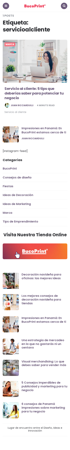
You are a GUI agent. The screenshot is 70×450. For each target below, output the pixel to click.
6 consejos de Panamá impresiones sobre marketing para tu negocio (43, 407)
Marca (10, 44)
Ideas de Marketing (17, 204)
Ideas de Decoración (18, 195)
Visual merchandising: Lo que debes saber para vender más (44, 363)
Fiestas (8, 186)
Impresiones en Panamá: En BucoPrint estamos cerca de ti (44, 130)
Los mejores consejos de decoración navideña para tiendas (41, 299)
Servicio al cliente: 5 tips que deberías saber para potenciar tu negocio (34, 93)
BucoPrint (10, 168)
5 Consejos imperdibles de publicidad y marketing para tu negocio (44, 386)
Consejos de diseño (17, 177)
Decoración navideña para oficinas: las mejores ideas (41, 276)
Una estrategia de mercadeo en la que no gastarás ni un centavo (43, 344)
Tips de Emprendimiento (20, 221)
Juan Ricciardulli (22, 105)
